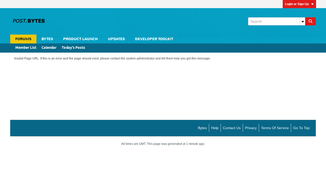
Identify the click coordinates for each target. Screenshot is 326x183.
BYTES (47, 39)
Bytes (202, 128)
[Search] (310, 21)
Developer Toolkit (154, 39)
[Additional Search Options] (302, 21)
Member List (25, 47)
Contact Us (232, 128)
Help (215, 128)
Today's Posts (73, 47)
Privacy (251, 128)
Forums (23, 39)
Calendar (49, 47)
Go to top (301, 128)
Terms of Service (275, 128)
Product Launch (80, 39)
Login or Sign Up (297, 4)
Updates (116, 39)
